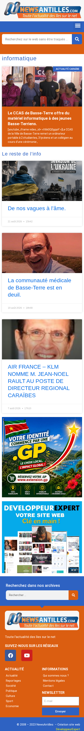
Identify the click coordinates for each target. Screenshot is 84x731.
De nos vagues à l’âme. (37, 208)
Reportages (13, 680)
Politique (11, 691)
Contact (48, 686)
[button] (77, 25)
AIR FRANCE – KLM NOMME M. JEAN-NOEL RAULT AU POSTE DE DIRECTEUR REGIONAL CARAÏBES (39, 381)
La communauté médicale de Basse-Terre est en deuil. (39, 287)
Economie (12, 706)
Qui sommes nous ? (56, 675)
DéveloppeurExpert (68, 729)
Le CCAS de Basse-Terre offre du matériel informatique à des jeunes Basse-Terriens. (39, 118)
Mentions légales (54, 680)
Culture (10, 696)
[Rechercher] (77, 39)
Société (11, 686)
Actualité (12, 675)
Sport (9, 701)
